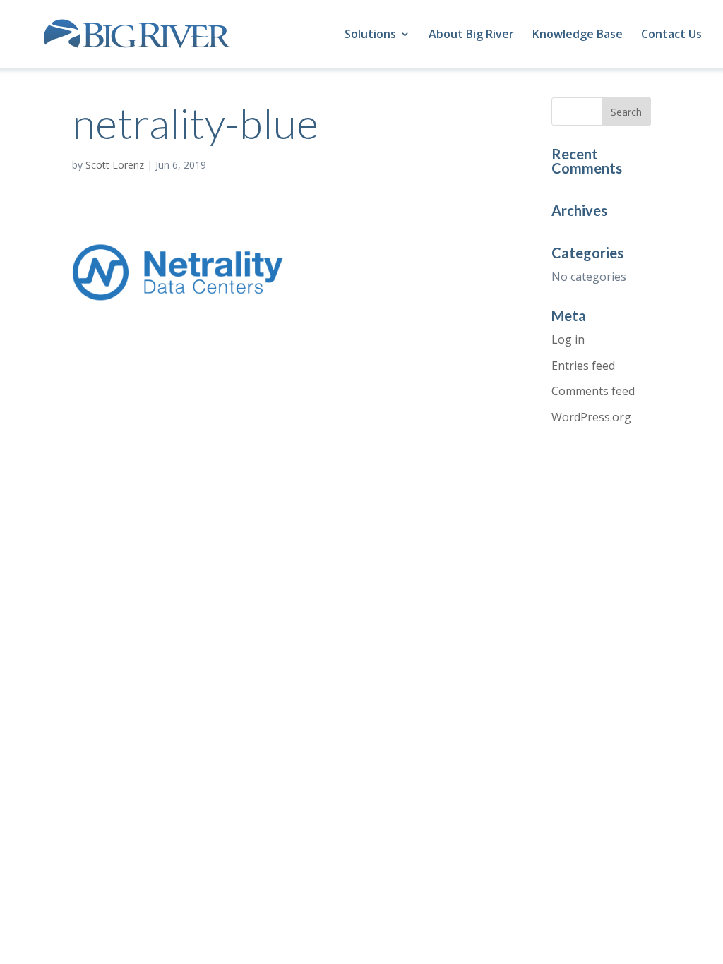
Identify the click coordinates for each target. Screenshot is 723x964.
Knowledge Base (577, 35)
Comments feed (593, 391)
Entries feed (583, 365)
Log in (568, 339)
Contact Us (671, 35)
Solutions (370, 35)
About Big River (471, 35)
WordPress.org (591, 417)
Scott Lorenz (114, 164)
